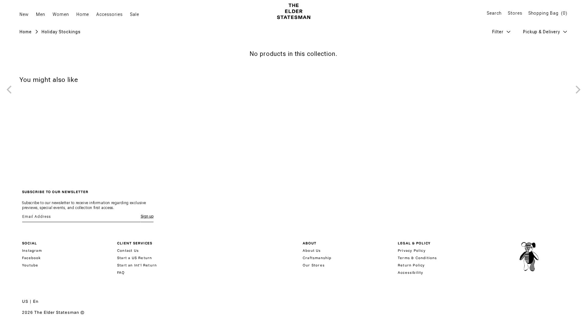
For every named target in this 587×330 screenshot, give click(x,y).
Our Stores (314, 265)
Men (40, 14)
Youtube (30, 265)
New (24, 14)
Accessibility (410, 272)
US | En (30, 301)
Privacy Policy (412, 250)
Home (82, 14)
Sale (134, 14)
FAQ (121, 272)
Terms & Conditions (417, 257)
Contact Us (128, 250)
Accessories (109, 14)
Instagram (32, 250)
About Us (312, 250)
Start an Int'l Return (137, 265)
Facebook (31, 257)
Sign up (147, 216)
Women (61, 14)
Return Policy (411, 265)
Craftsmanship (317, 257)
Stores (515, 13)
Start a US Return (134, 257)
